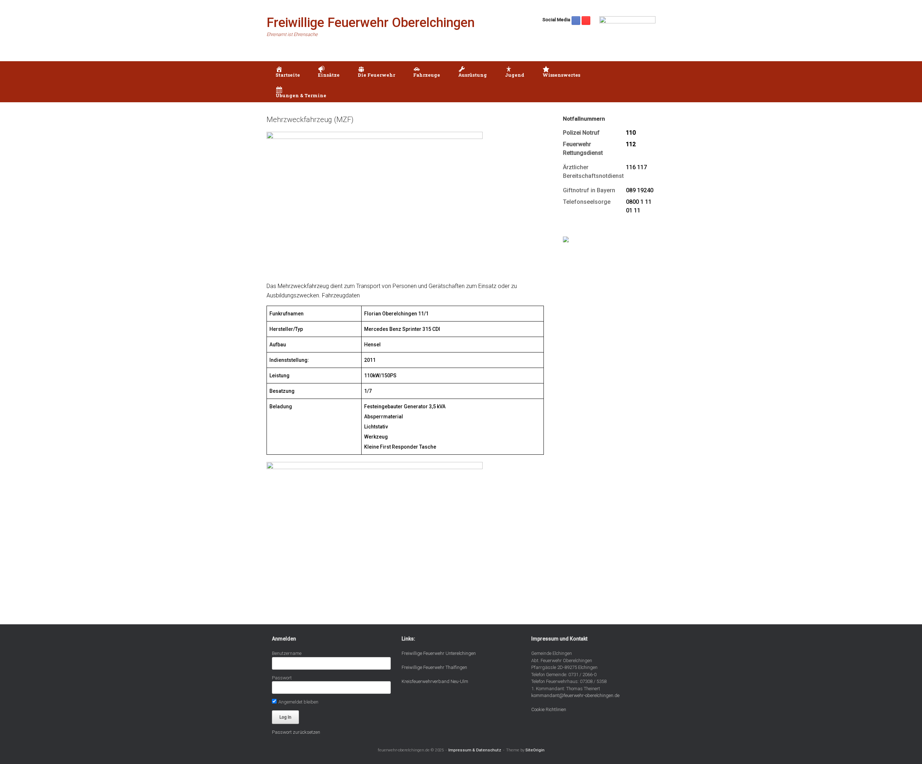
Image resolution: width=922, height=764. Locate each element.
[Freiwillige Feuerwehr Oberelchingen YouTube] (586, 20)
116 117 (636, 167)
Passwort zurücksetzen (296, 732)
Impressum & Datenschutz (474, 749)
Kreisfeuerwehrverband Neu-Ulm (435, 681)
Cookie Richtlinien (548, 709)
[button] (644, 81)
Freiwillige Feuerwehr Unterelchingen (439, 653)
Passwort (282, 677)
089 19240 (639, 190)
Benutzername (286, 653)
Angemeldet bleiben (297, 702)
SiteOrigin (535, 749)
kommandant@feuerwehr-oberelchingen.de (575, 695)
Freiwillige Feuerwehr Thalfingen (434, 667)
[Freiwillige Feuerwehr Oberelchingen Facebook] (576, 20)
